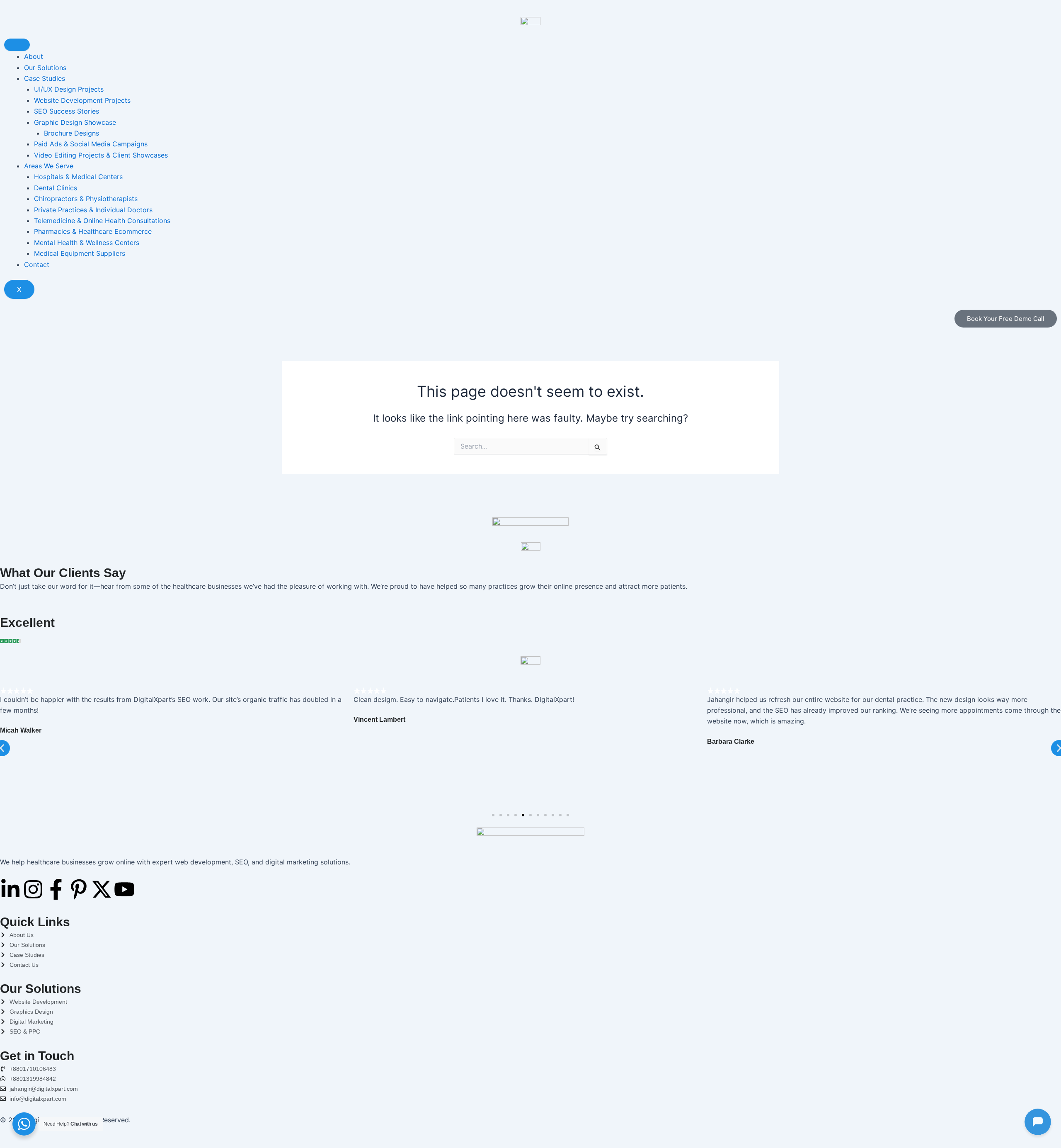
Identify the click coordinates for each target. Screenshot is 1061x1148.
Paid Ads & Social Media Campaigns (91, 144)
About (33, 56)
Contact (36, 264)
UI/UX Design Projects (69, 89)
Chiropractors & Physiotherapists (86, 198)
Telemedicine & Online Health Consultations (102, 220)
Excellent (27, 622)
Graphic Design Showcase (75, 122)
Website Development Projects (82, 100)
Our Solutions (45, 67)
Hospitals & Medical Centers (78, 176)
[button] (493, 815)
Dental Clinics (55, 188)
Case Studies (44, 78)
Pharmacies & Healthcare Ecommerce (93, 231)
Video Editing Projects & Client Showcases (101, 155)
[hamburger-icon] (17, 45)
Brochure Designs (71, 133)
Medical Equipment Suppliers (79, 253)
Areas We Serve (48, 166)
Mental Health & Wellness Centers (86, 242)
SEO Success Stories (66, 111)
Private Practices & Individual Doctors (93, 210)
